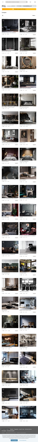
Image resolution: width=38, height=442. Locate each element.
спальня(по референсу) (24, 161)
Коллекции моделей (10, 430)
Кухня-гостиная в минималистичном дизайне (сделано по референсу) (28, 32)
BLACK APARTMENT (5, 217)
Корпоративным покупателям (11, 432)
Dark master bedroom (23, 51)
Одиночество (22, 365)
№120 (3, 291)
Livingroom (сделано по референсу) (8, 254)
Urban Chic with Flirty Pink (6, 51)
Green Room (4, 328)
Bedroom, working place (6, 365)
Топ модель (4, 430)
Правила (11, 429)
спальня (21, 217)
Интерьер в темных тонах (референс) (9, 32)
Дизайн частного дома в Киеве (25, 310)
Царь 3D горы (21, 429)
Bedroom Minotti (23, 179)
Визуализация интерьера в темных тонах (27, 198)
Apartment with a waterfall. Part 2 (8, 124)
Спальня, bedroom (5, 161)
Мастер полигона (28, 429)
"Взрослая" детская (5, 235)
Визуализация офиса (23, 347)
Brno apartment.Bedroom (24, 107)
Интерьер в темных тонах (24, 328)
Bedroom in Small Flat (23, 254)
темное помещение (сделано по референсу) (10, 88)
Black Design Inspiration (24, 383)
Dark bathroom (22, 69)
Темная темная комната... (24, 401)
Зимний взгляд (4, 419)
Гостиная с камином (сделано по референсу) (28, 235)
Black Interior (4, 179)
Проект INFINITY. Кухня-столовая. (8, 107)
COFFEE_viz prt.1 (23, 142)
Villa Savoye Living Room (24, 291)
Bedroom (3, 69)
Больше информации (22, 440)
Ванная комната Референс (7, 347)
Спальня (21, 419)
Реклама (3, 432)
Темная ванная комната (6, 383)
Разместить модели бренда (21, 432)
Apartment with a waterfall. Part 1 (26, 124)
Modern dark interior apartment (25, 88)
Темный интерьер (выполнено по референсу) (10, 142)
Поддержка (16, 429)
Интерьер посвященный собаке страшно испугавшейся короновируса (10, 198)
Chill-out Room (4, 310)
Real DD (3, 401)
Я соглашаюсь (14, 440)
